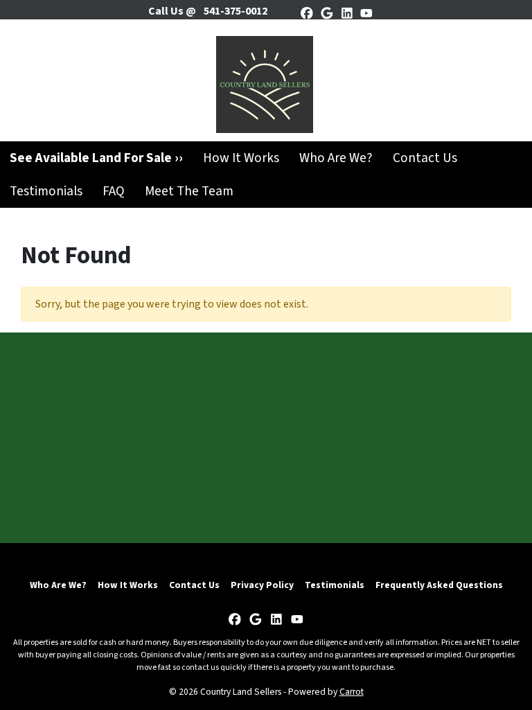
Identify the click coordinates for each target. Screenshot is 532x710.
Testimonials (46, 191)
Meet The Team (189, 191)
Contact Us (425, 158)
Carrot (351, 691)
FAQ (114, 191)
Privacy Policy (262, 585)
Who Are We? (336, 158)
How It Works (241, 158)
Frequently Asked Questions (439, 585)
